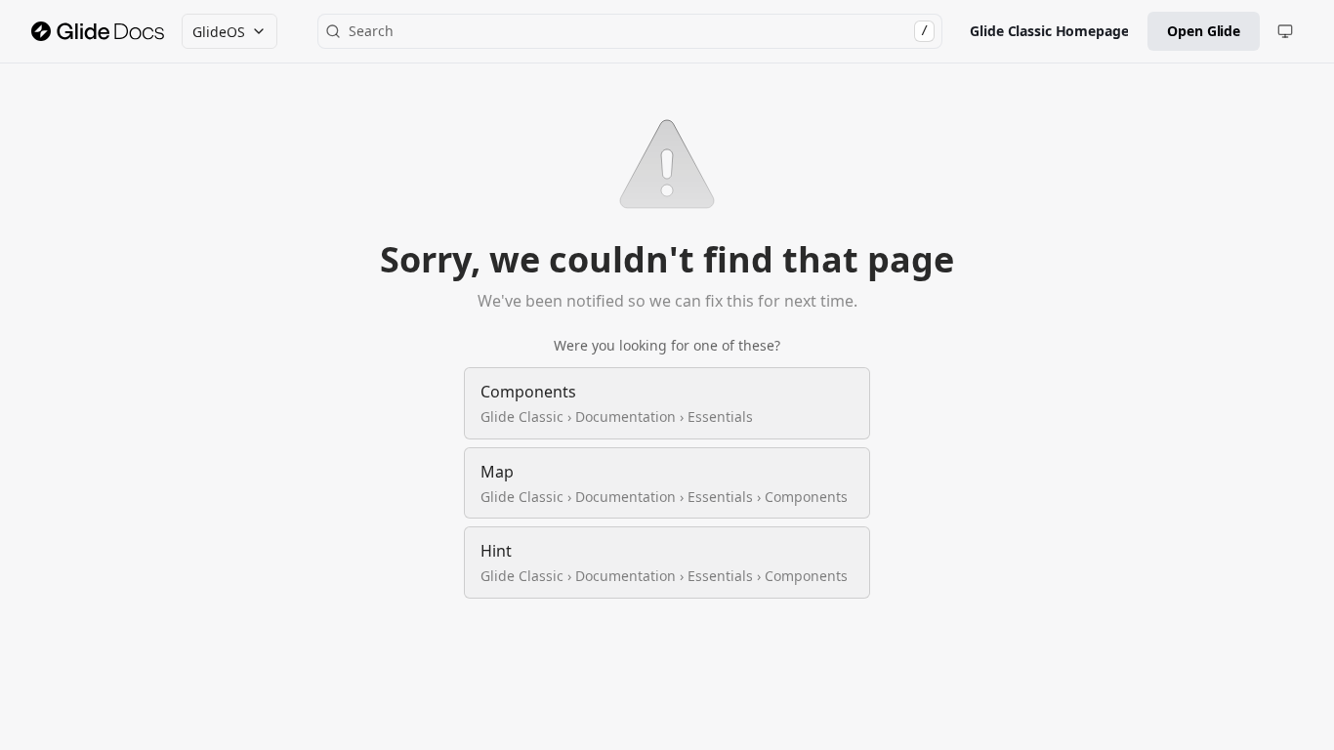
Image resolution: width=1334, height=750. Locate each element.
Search (638, 30)
